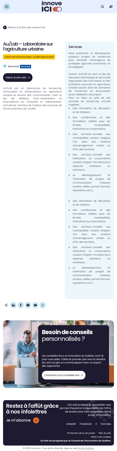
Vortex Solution (86, 448)
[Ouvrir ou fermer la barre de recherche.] (102, 7)
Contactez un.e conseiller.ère (61, 375)
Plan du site (105, 433)
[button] (6, 6)
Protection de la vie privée (81, 433)
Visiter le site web (15, 77)
